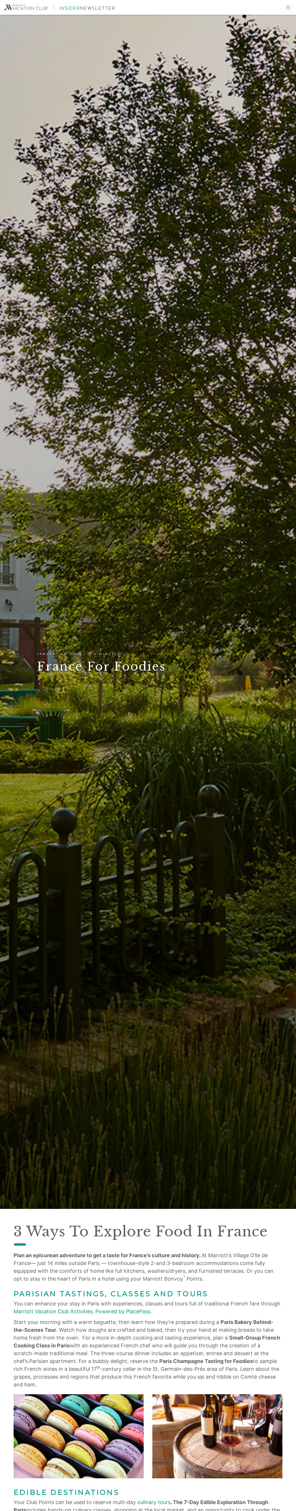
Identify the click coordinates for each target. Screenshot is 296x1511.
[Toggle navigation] (288, 7)
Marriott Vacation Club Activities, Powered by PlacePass (82, 1311)
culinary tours (154, 1502)
